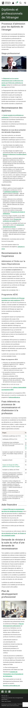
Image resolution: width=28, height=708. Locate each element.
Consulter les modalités (10, 290)
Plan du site (4, 696)
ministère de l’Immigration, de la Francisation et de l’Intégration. (13, 674)
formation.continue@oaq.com (11, 685)
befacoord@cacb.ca (14, 397)
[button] (24, 3)
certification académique (11, 191)
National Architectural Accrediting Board (14, 154)
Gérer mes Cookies (6, 701)
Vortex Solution (15, 705)
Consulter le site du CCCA (10, 384)
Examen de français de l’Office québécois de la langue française (11, 465)
